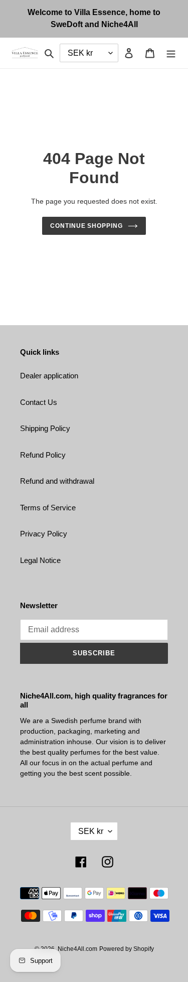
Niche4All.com (77, 948)
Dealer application (49, 375)
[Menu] (170, 53)
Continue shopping (86, 225)
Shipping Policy (45, 428)
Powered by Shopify (126, 948)
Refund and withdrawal (57, 481)
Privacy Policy (43, 533)
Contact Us (38, 402)
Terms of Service (48, 507)
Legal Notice (40, 560)
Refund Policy (43, 455)
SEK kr (90, 831)
